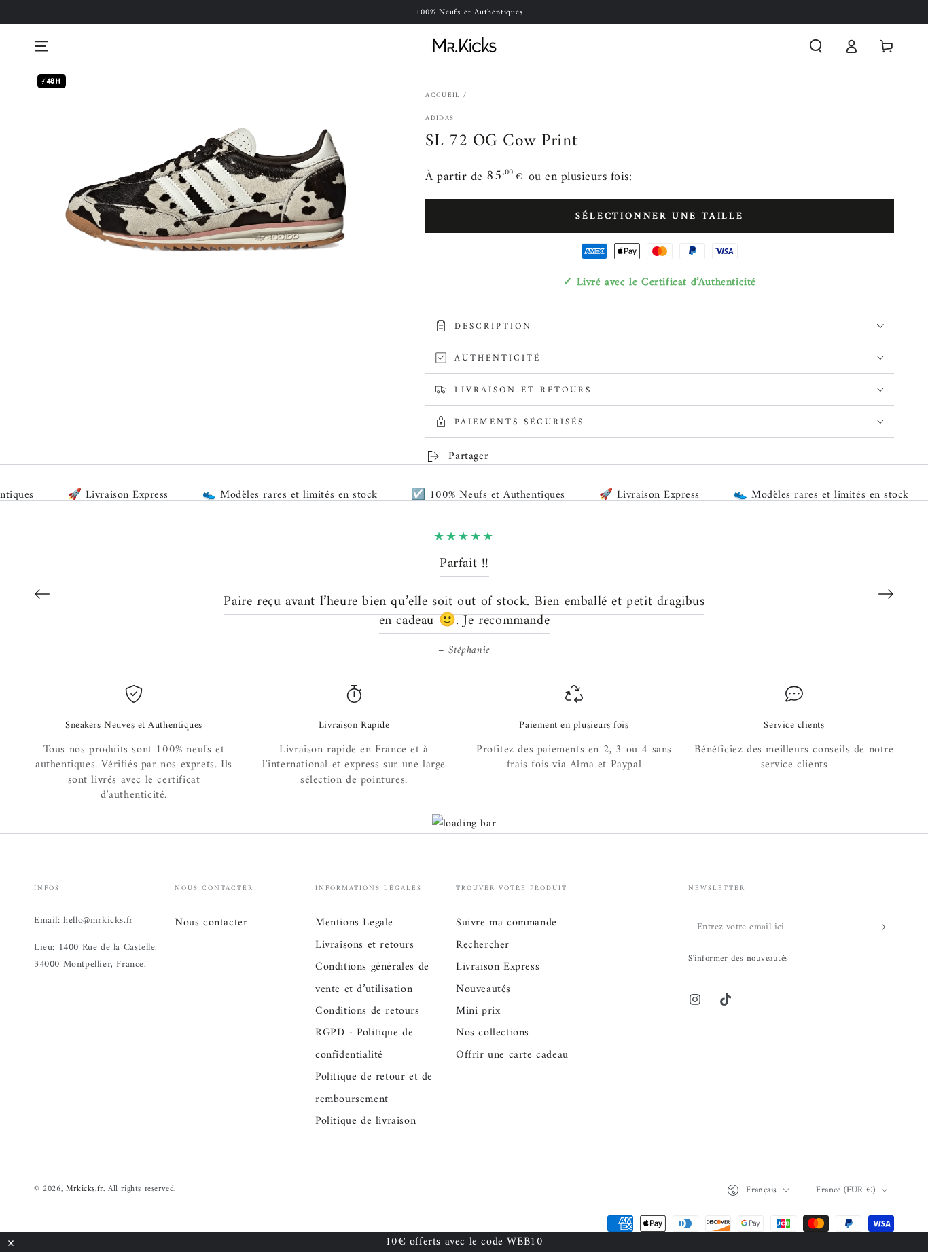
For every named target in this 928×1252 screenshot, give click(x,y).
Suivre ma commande (506, 922)
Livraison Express (497, 966)
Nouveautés (483, 989)
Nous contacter (211, 922)
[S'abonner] (886, 927)
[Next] (886, 594)
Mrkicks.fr (84, 1189)
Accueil (442, 95)
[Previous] (42, 594)
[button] (816, 46)
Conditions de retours (367, 1010)
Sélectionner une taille (659, 216)
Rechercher (483, 945)
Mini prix (478, 1010)
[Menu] (41, 46)
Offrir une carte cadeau (512, 1055)
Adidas (439, 119)
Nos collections (492, 1032)
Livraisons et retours (364, 945)
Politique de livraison (365, 1120)
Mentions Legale (354, 922)
